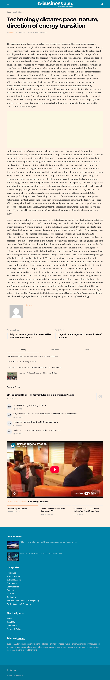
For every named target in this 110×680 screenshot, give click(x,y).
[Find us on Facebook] (7, 670)
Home (9, 12)
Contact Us (12, 626)
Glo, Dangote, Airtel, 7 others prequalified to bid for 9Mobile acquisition (35, 367)
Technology (12, 597)
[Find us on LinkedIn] (15, 670)
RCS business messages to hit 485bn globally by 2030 (41, 553)
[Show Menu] (8, 4)
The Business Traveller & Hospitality (23, 601)
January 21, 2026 (25, 32)
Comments (12, 583)
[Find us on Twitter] (11, 670)
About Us (11, 622)
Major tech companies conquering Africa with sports (36, 430)
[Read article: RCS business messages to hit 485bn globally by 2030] (13, 556)
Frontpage (11, 573)
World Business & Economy (19, 604)
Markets (10, 594)
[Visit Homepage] (55, 4)
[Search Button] (102, 4)
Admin (11, 32)
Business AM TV (14, 580)
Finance (10, 590)
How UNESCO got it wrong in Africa (22, 362)
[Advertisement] (55, 129)
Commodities (13, 587)
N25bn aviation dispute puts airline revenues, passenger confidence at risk (48, 542)
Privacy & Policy (14, 629)
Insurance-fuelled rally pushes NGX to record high (38, 373)
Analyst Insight (18, 12)
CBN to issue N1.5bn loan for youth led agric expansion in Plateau (33, 356)
